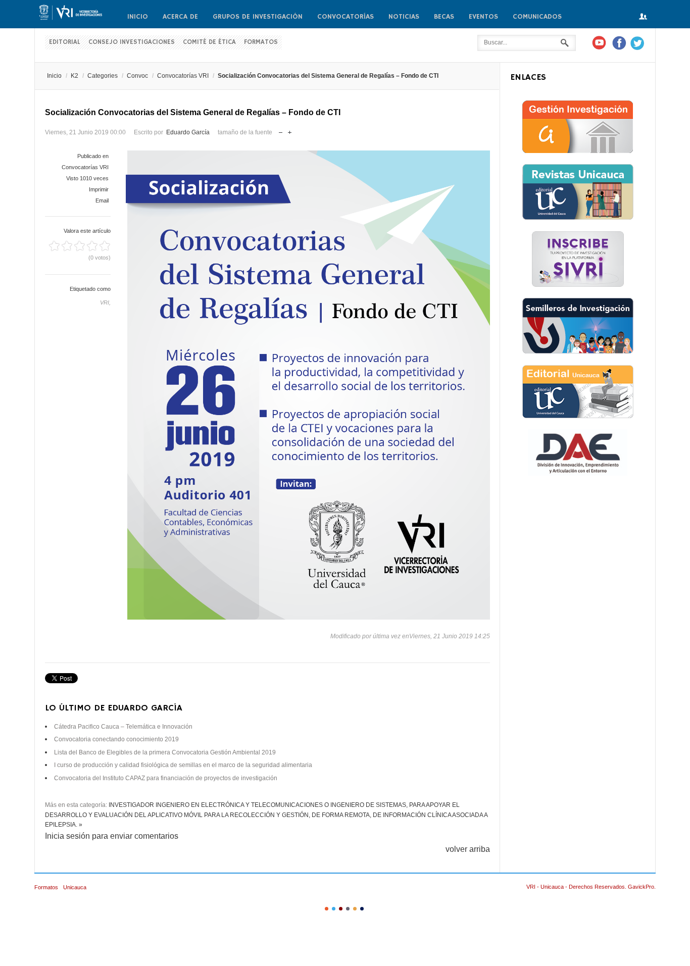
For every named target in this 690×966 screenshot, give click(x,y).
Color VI (362, 908)
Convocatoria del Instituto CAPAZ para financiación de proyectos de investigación (165, 778)
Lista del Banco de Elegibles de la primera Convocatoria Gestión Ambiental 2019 (165, 752)
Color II (333, 908)
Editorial (64, 42)
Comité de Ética (209, 42)
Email (102, 200)
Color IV (348, 908)
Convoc (137, 75)
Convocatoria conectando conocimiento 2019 (116, 739)
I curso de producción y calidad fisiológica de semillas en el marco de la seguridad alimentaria (183, 765)
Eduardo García (188, 132)
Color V (355, 908)
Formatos (261, 42)
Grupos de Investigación (258, 16)
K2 (74, 75)
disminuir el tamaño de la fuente (280, 130)
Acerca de (180, 16)
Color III (340, 908)
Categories (102, 75)
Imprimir (99, 189)
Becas (444, 16)
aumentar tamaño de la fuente (289, 130)
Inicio (137, 16)
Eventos (483, 16)
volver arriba (468, 849)
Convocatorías (345, 16)
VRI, (105, 302)
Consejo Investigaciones (131, 42)
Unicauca (74, 887)
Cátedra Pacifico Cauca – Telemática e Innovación (123, 726)
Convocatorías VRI (183, 75)
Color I (326, 908)
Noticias (403, 16)
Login (643, 17)
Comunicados (537, 16)
